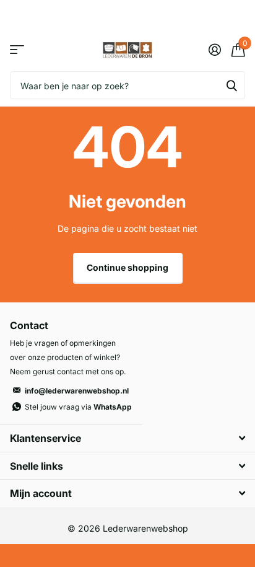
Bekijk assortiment (17, 50)
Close (127, 438)
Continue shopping (127, 267)
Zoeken (231, 85)
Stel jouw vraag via (78, 406)
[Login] (214, 49)
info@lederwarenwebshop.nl (77, 390)
